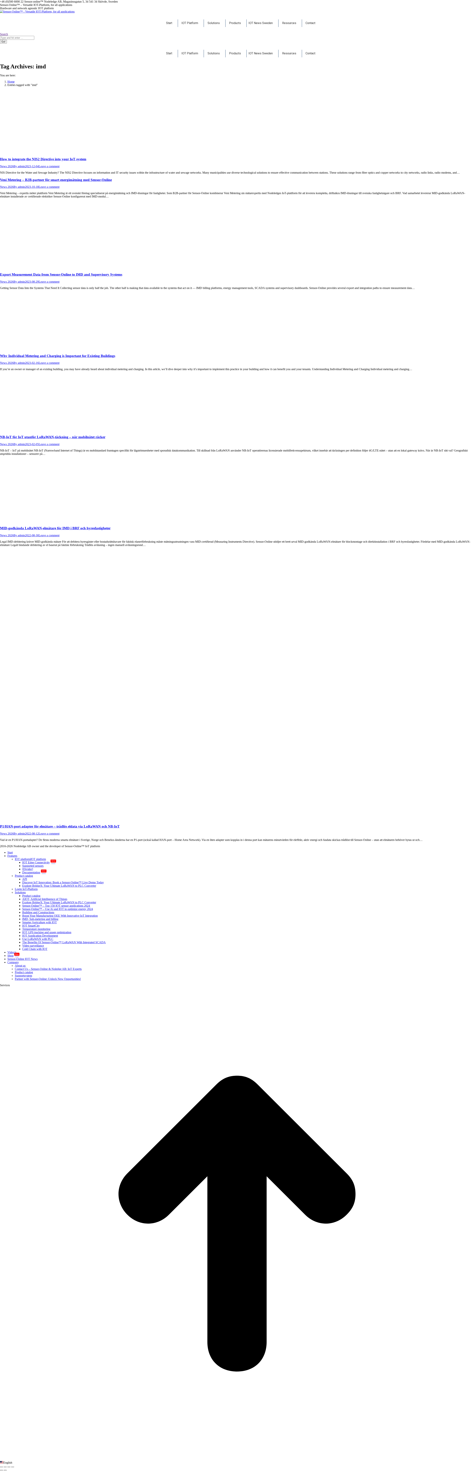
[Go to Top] (237, 1459)
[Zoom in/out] (12, 1466)
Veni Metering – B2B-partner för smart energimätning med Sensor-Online (56, 180)
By (19, 166)
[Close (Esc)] (1, 1466)
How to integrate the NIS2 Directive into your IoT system (43, 159)
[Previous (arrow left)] (1, 1470)
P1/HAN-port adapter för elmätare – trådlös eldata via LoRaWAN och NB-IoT (60, 826)
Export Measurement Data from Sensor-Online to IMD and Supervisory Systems (61, 274)
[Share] (5, 1466)
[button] (237, 1462)
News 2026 (7, 166)
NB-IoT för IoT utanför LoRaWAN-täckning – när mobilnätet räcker (52, 437)
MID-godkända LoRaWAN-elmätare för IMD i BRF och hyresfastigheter (55, 528)
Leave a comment (49, 166)
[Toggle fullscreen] (8, 1466)
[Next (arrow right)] (5, 1470)
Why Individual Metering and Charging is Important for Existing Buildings (57, 356)
